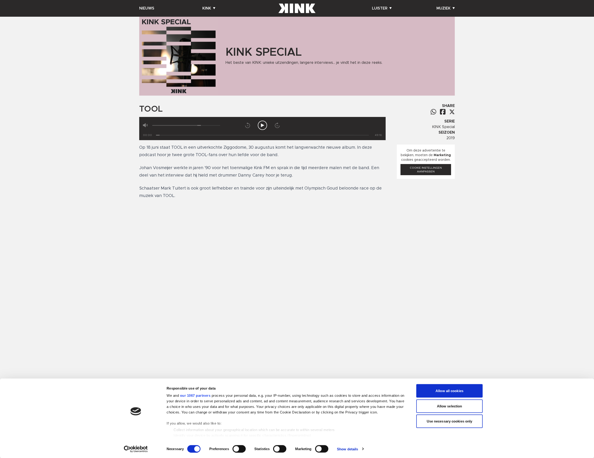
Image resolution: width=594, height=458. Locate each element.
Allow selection (449, 406)
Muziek (443, 8)
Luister (379, 8)
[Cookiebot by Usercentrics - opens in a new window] (136, 448)
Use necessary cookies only (449, 421)
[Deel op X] (452, 112)
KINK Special (443, 127)
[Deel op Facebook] (443, 112)
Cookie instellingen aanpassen (426, 169)
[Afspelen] (262, 125)
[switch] (239, 448)
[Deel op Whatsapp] (433, 112)
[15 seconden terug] (247, 125)
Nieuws (146, 8)
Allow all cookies (449, 391)
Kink (206, 8)
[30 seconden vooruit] (277, 125)
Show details (347, 449)
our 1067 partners (195, 395)
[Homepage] (297, 8)
